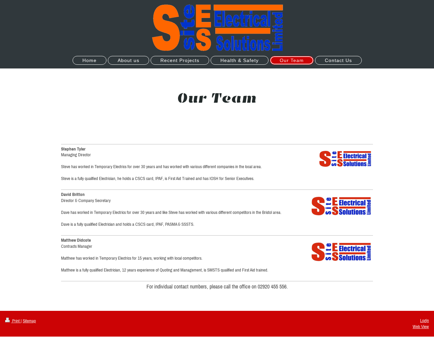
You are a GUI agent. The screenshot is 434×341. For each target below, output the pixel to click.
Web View (421, 326)
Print (16, 320)
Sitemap (29, 320)
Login (424, 320)
